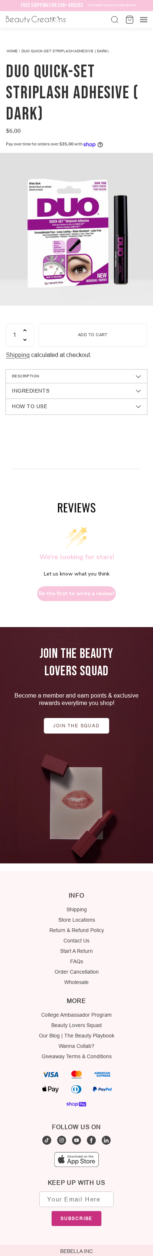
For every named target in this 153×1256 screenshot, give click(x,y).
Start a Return (76, 951)
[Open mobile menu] (143, 19)
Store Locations (76, 920)
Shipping (18, 354)
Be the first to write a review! (76, 593)
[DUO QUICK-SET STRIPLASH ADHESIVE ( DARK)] (76, 229)
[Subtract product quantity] (24, 339)
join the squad (76, 725)
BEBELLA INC (76, 1251)
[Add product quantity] (24, 330)
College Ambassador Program (76, 1015)
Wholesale (76, 982)
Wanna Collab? (76, 1046)
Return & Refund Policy (76, 930)
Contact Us (76, 941)
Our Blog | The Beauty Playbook (76, 1036)
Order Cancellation (77, 972)
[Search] (114, 19)
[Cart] (129, 19)
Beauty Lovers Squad (76, 1025)
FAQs (76, 961)
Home (12, 51)
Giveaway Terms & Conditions (77, 1056)
